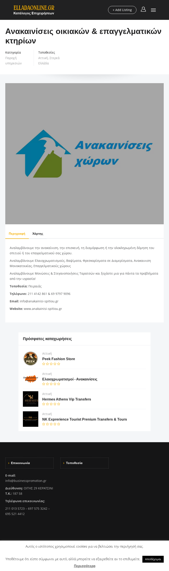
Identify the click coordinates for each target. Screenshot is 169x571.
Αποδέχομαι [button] (153, 559)
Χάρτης (37, 233)
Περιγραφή (17, 233)
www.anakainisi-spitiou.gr (43, 309)
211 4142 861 (37, 294)
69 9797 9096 (60, 294)
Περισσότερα (84, 566)
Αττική (43, 58)
